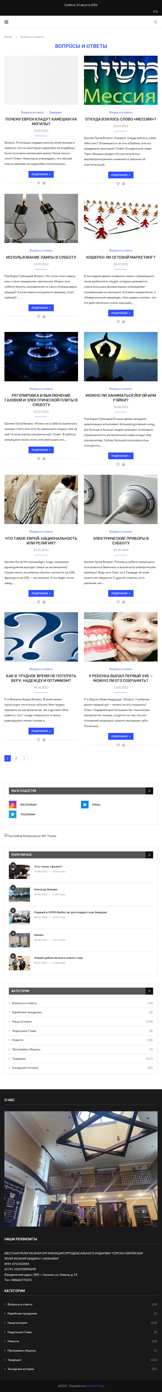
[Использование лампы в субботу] (41, 218)
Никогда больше (45, 889)
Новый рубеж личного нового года (58, 957)
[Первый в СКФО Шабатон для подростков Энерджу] (19, 917)
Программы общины (82, 1049)
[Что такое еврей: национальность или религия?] (41, 499)
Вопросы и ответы (32, 112)
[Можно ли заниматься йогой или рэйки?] (121, 356)
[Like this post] (38, 183)
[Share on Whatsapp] (44, 183)
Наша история (82, 1021)
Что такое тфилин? (48, 866)
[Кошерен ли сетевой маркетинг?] (121, 218)
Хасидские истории (82, 1067)
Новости (82, 1040)
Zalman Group (95, 1386)
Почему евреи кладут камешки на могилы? (41, 121)
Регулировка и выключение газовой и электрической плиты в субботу (41, 400)
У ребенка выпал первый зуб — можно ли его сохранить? (121, 678)
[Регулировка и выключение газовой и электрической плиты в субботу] (41, 356)
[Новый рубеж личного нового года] (19, 963)
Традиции (55, 112)
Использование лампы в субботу (41, 257)
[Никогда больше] (19, 895)
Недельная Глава (82, 1031)
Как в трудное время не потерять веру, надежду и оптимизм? (41, 678)
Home (8, 37)
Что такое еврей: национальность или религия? (41, 540)
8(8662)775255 (22, 1280)
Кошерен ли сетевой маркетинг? (120, 257)
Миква (38, 935)
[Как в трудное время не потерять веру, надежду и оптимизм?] (41, 637)
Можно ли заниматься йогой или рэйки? (121, 397)
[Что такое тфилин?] (19, 872)
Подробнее (40, 174)
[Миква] (19, 940)
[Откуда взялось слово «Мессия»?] (121, 80)
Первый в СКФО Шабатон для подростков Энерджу (70, 912)
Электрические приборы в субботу (121, 540)
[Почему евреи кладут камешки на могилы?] (41, 80)
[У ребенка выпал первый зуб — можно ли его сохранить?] (121, 637)
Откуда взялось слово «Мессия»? (120, 119)
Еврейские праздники (82, 1012)
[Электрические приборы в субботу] (121, 499)
